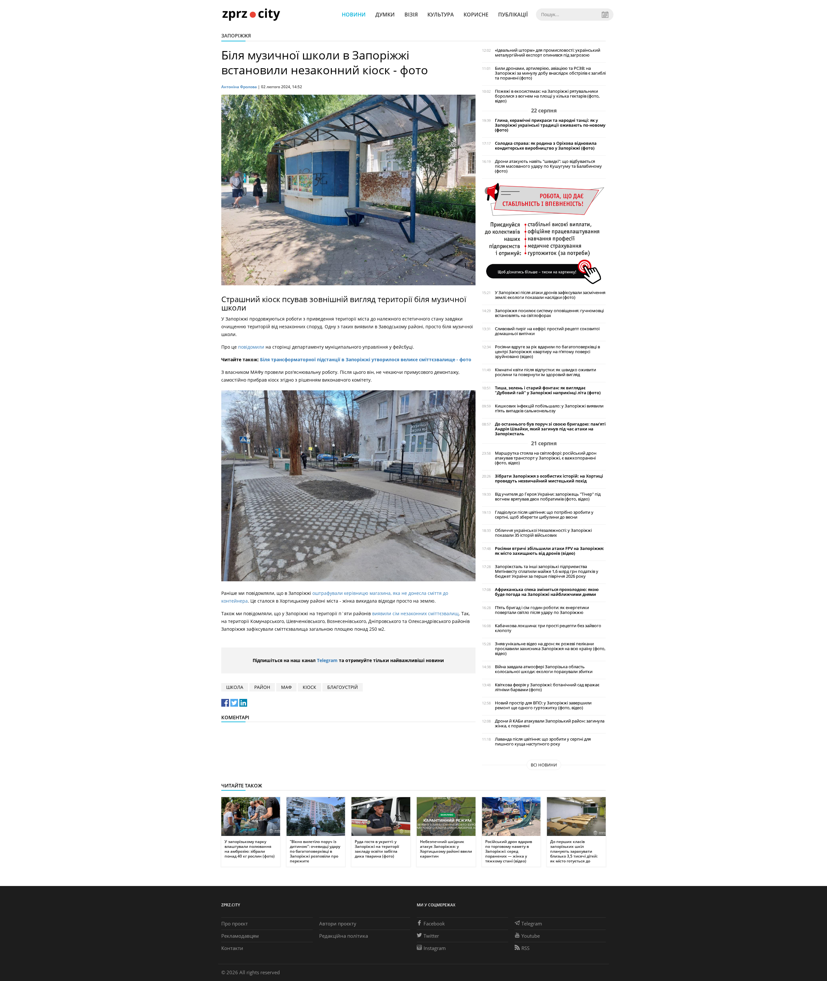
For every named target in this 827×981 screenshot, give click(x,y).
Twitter (431, 936)
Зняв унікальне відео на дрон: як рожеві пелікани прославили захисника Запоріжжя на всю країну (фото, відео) (550, 648)
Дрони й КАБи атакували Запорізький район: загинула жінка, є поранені (549, 723)
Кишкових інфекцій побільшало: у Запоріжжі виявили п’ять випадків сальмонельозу (549, 408)
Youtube (530, 936)
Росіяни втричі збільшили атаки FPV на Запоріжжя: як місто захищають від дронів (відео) (549, 551)
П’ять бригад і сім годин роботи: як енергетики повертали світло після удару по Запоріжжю (542, 610)
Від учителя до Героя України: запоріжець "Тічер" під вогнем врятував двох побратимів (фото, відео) (548, 496)
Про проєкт (234, 923)
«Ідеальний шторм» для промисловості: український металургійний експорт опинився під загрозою (547, 53)
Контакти (232, 948)
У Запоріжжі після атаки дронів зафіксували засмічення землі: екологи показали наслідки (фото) (550, 295)
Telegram (327, 660)
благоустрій (342, 687)
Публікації (513, 14)
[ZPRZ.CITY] (251, 14)
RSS (525, 948)
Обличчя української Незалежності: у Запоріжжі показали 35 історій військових (543, 533)
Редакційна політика (343, 936)
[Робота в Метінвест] (544, 233)
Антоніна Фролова (239, 87)
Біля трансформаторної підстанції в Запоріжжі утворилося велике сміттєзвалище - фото (365, 359)
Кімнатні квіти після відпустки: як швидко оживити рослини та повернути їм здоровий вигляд (545, 372)
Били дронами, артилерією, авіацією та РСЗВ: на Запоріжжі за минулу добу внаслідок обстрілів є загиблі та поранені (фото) (550, 73)
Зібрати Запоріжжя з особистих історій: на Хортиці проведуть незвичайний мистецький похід (549, 478)
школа (234, 687)
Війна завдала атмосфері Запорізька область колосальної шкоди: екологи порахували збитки (543, 669)
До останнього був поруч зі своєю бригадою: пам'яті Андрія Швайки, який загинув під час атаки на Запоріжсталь (550, 429)
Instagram (435, 948)
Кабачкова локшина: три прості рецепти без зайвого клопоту (548, 628)
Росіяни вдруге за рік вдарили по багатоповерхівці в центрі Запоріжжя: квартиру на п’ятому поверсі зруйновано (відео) (547, 351)
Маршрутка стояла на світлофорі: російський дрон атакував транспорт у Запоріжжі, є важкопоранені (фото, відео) (545, 458)
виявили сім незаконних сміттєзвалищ (415, 613)
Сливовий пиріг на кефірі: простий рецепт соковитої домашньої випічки (547, 331)
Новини (354, 14)
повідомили (251, 347)
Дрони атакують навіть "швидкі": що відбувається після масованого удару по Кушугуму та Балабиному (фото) (548, 166)
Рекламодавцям (240, 936)
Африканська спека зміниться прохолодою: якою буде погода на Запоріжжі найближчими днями (547, 592)
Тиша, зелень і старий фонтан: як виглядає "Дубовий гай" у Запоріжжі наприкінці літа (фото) (548, 390)
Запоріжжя (236, 35)
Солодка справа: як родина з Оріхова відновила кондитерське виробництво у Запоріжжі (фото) (546, 146)
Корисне (476, 14)
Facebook (434, 923)
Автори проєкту (337, 923)
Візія (411, 14)
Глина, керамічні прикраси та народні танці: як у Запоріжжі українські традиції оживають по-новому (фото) (550, 125)
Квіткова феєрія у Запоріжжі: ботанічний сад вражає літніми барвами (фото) (547, 687)
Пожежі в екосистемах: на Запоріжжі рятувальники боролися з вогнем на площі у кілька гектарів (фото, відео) (547, 96)
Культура (440, 14)
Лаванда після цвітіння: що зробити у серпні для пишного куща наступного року (543, 741)
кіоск (309, 687)
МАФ (286, 687)
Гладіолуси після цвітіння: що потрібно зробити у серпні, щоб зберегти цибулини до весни (544, 515)
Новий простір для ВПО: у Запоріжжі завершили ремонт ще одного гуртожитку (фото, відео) (543, 705)
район (262, 687)
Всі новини (544, 765)
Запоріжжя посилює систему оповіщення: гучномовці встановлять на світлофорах (549, 313)
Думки (385, 14)
